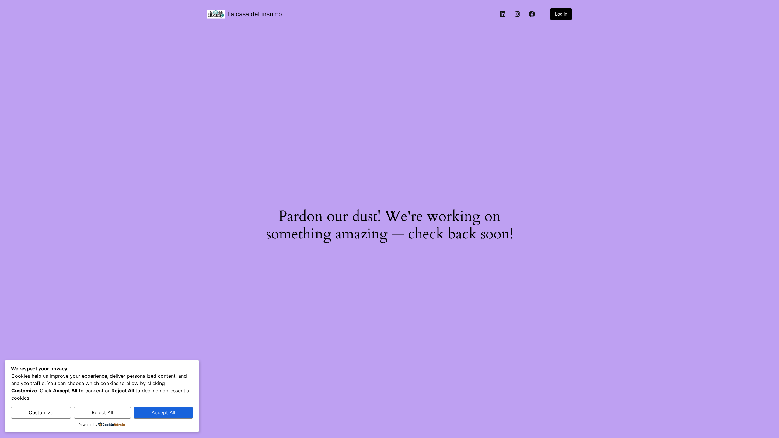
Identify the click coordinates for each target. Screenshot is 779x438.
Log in (561, 13)
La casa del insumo (254, 14)
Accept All (163, 412)
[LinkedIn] (502, 14)
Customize (41, 412)
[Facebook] (532, 14)
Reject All (102, 412)
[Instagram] (517, 14)
